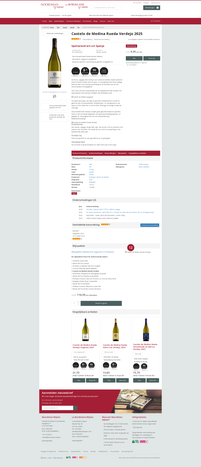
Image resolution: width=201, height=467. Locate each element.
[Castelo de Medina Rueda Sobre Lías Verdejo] (116, 330)
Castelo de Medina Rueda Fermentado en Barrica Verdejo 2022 (145, 346)
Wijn (50, 21)
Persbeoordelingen (73, 21)
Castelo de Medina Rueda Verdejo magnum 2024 (85, 346)
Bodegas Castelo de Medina (99, 177)
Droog (91, 169)
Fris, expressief (79, 352)
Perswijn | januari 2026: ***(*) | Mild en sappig (103, 209)
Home (44, 21)
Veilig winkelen (76, 451)
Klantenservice (155, 3)
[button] (76, 71)
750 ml (91, 185)
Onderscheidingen (96, 153)
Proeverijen (87, 21)
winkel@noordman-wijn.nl (51, 437)
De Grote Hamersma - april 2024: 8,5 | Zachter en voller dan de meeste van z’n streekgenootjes (120, 212)
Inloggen (146, 3)
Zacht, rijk (138, 354)
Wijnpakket (122, 153)
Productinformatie (80, 153)
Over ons (110, 21)
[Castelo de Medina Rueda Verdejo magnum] (86, 330)
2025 (91, 180)
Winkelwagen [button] (151, 8)
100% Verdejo (143, 164)
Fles (134, 58)
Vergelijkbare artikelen (137, 153)
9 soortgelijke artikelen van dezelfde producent (144, 39)
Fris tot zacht (109, 352)
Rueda (72, 27)
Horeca (102, 21)
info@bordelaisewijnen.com (81, 431)
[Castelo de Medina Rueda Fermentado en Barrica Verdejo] (146, 330)
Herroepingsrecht (127, 451)
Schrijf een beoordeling (101, 39)
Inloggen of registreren (48, 451)
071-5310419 (137, 3)
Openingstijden (47, 441)
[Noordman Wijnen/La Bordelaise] (66, 6)
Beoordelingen (110, 153)
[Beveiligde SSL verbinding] (144, 442)
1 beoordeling (86, 39)
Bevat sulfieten (144, 167)
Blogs (95, 21)
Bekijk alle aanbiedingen (54, 33)
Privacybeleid (114, 451)
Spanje (65, 27)
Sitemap (93, 451)
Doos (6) (152, 58)
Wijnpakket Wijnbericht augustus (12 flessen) (93, 252)
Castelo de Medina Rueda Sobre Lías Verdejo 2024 (115, 346)
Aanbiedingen (59, 21)
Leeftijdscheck (103, 451)
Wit (78, 27)
